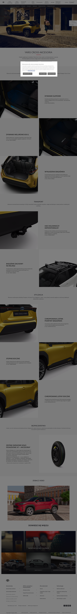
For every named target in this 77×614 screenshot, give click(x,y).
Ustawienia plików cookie (27, 73)
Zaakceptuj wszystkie (51, 73)
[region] (38, 69)
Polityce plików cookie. (31, 70)
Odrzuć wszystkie (43, 73)
